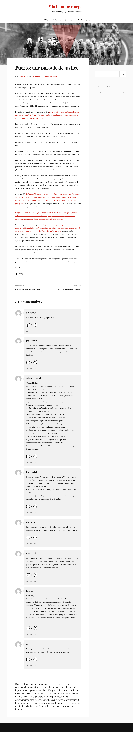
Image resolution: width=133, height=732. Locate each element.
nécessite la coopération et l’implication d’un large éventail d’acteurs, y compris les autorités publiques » (46, 200)
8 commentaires (50, 76)
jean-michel (31, 340)
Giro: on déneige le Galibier (69, 289)
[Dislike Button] (35, 325)
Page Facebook (68, 20)
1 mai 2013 (35, 76)
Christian (30, 522)
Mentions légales (84, 20)
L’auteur (55, 20)
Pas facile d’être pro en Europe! (28, 289)
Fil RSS (45, 20)
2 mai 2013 (32, 665)
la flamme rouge (66, 6)
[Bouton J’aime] (28, 325)
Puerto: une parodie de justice (46, 68)
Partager (21, 273)
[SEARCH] (122, 74)
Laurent (22, 76)
